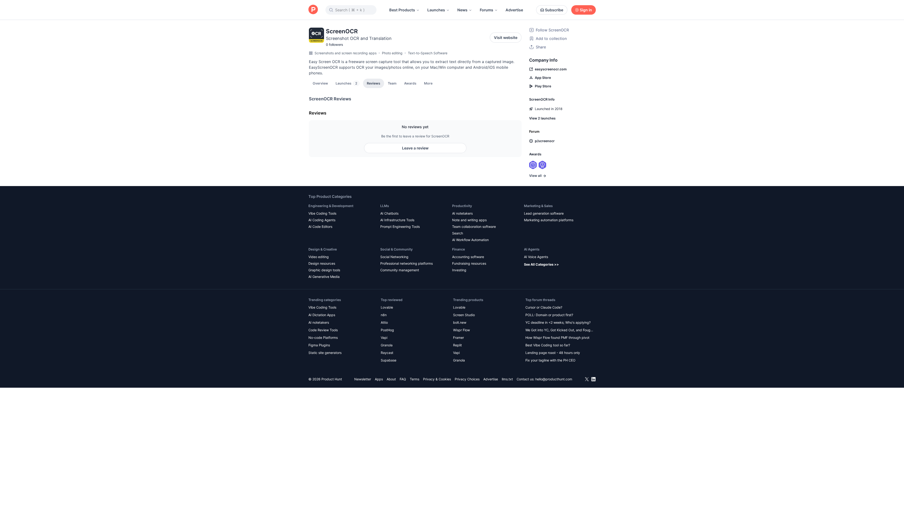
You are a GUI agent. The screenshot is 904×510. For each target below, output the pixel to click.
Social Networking (394, 257)
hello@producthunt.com (553, 379)
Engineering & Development (330, 206)
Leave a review (415, 148)
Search (457, 233)
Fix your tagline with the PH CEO (550, 360)
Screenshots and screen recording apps (345, 53)
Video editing (318, 257)
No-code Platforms (323, 338)
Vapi (384, 338)
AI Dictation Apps (321, 315)
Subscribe (554, 10)
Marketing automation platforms (548, 220)
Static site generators (325, 353)
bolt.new (459, 322)
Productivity (462, 206)
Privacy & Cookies (437, 379)
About (391, 379)
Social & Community (396, 249)
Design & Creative (322, 249)
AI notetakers (462, 213)
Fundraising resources (469, 263)
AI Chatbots (389, 213)
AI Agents (532, 249)
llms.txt (507, 379)
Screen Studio (464, 315)
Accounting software (468, 257)
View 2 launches (542, 118)
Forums (486, 10)
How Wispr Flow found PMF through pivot (557, 338)
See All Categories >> (541, 264)
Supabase (388, 360)
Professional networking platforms (406, 263)
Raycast (387, 353)
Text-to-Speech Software (427, 53)
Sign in (586, 10)
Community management (399, 270)
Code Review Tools (323, 330)
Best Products (402, 10)
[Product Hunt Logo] (313, 10)
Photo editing (392, 53)
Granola (387, 345)
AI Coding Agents (321, 220)
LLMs (384, 206)
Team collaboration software (474, 227)
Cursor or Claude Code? (543, 307)
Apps (379, 379)
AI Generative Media (324, 277)
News (462, 10)
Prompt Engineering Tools (400, 227)
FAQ (403, 379)
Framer (458, 338)
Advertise (514, 10)
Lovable (387, 307)
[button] (428, 83)
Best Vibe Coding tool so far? (547, 345)
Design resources (321, 263)
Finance (458, 249)
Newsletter (362, 379)
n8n (384, 315)
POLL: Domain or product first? (549, 315)
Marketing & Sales (538, 206)
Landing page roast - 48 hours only (552, 353)
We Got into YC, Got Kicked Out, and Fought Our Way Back (559, 330)
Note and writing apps (469, 220)
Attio (384, 322)
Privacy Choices (467, 379)
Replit (457, 345)
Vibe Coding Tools (322, 213)
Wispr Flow (461, 330)
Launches (436, 10)
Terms (414, 379)
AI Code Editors (320, 227)
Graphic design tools (324, 270)
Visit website (505, 37)
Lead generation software (544, 213)
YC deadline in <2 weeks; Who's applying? (558, 322)
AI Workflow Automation (470, 240)
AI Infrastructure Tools (397, 220)
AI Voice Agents (536, 257)
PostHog (387, 330)
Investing (459, 270)
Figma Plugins (319, 345)
